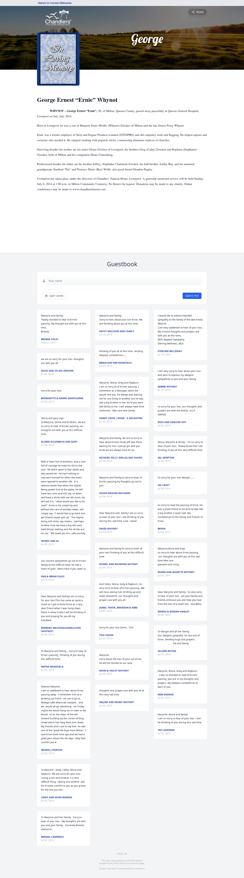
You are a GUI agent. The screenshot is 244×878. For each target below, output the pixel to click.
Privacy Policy (112, 863)
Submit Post (192, 295)
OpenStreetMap (125, 868)
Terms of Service (131, 863)
